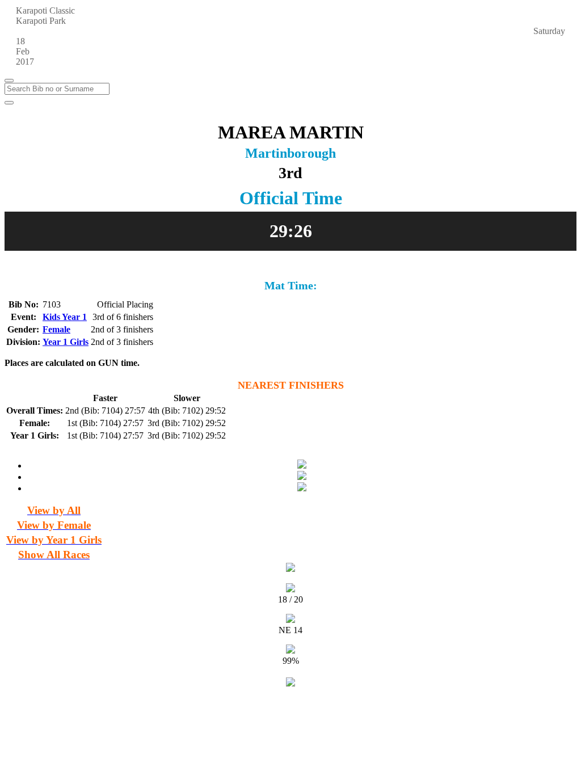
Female (56, 329)
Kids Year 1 (65, 317)
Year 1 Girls (66, 342)
